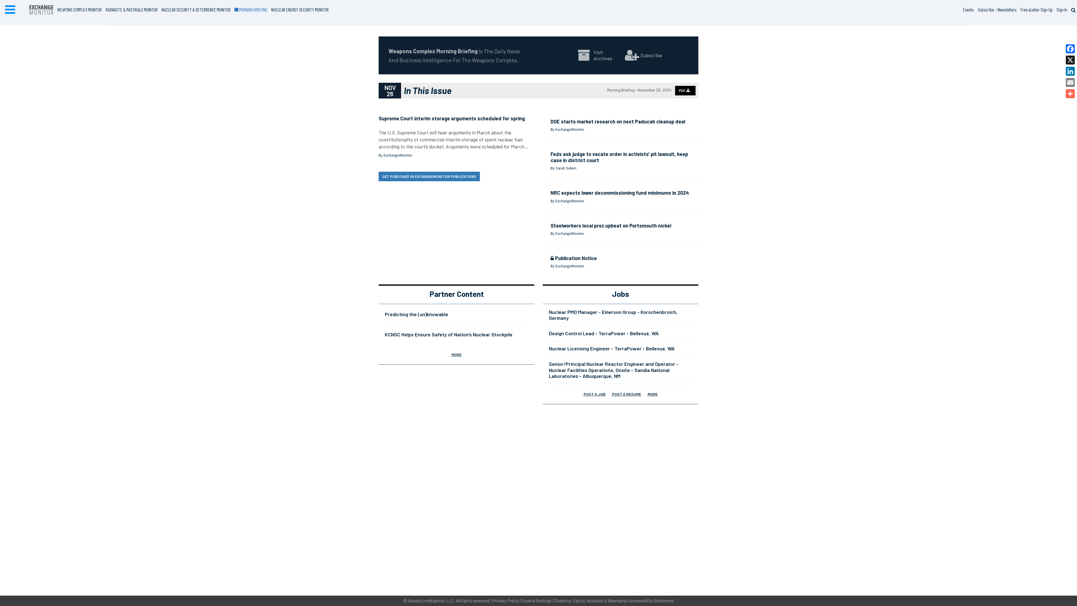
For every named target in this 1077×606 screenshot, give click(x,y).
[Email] (1070, 82)
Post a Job (595, 394)
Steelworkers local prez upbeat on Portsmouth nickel (611, 225)
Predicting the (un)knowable (416, 314)
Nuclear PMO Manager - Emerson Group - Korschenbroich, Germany (613, 315)
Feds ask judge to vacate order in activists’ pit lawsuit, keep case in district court (619, 157)
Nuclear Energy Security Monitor (300, 9)
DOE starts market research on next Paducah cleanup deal (618, 121)
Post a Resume (626, 394)
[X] (1070, 60)
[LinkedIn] (1070, 71)
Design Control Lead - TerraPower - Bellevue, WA (604, 333)
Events (968, 9)
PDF (682, 90)
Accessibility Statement (651, 600)
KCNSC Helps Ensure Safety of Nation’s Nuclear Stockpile (448, 334)
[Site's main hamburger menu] (10, 10)
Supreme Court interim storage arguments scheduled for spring (452, 118)
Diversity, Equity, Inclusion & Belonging (590, 600)
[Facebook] (1070, 48)
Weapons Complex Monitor (79, 9)
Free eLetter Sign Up (1037, 9)
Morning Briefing (252, 9)
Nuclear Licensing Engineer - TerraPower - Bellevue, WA (612, 348)
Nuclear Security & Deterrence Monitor (196, 9)
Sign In (1062, 9)
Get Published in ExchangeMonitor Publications (429, 176)
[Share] (1070, 93)
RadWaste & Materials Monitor (132, 9)
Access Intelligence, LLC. (431, 600)
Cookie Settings (537, 600)
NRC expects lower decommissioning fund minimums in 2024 (620, 193)
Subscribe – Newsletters (997, 9)
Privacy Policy (506, 600)
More (457, 354)
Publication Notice (575, 258)
